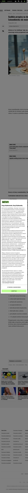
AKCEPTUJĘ (14, 291)
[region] (14, 246)
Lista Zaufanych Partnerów (8, 282)
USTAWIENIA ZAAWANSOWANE (14, 287)
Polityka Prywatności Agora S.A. (19, 250)
